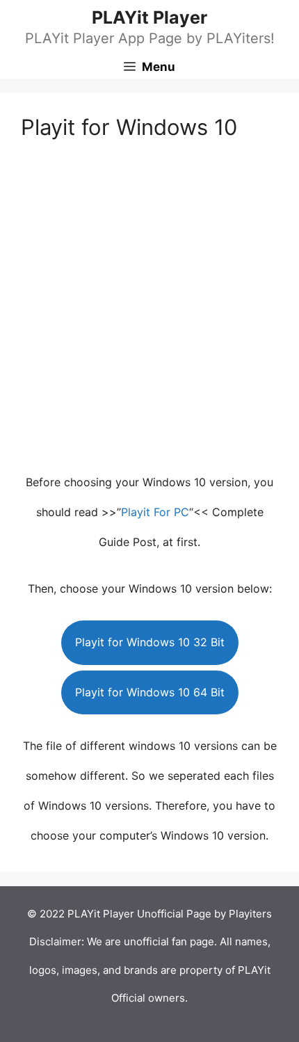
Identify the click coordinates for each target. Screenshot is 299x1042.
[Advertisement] (149, 312)
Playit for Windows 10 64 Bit (150, 692)
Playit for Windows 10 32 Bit (150, 642)
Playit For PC (155, 512)
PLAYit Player (149, 17)
